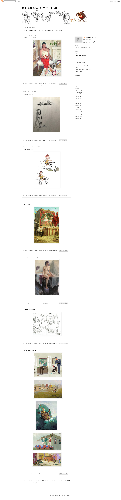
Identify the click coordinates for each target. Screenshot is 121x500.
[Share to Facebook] (64, 84)
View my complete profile (82, 47)
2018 (77, 105)
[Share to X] (63, 84)
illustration (79, 64)
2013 (77, 116)
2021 (77, 99)
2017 (77, 107)
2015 (77, 112)
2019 (77, 103)
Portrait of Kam (29, 37)
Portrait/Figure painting (35, 85)
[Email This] (59, 84)
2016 (77, 109)
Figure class (28, 94)
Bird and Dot (28, 149)
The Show (26, 204)
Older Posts (67, 480)
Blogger (68, 495)
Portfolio (79, 54)
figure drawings (80, 62)
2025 (77, 88)
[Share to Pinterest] (66, 84)
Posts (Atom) (35, 483)
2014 (77, 114)
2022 (77, 96)
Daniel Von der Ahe (90, 37)
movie (77, 67)
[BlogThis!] (61, 84)
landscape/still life (82, 66)
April (79, 90)
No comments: (53, 83)
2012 (77, 118)
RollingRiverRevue (81, 55)
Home (43, 480)
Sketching (79, 71)
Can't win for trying (31, 350)
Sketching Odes (29, 310)
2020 (77, 101)
